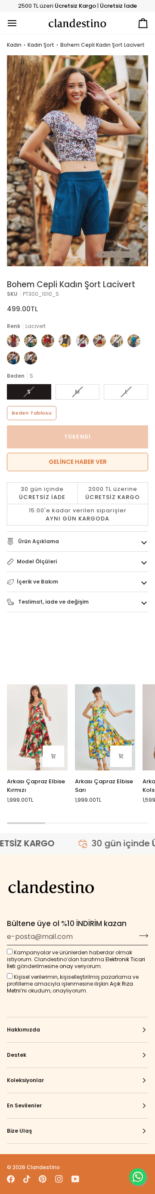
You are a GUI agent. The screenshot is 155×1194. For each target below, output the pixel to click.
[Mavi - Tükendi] (118, 343)
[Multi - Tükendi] (15, 343)
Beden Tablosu (32, 412)
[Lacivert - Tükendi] (15, 360)
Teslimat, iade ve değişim (53, 601)
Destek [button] (16, 1055)
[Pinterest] (42, 1179)
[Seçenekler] (53, 756)
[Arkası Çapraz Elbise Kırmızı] (37, 727)
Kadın (14, 44)
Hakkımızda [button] (23, 1029)
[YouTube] (75, 1179)
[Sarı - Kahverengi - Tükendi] (50, 343)
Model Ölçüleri (37, 561)
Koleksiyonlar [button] (25, 1080)
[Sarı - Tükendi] (67, 343)
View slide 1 (103, 254)
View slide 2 (113, 254)
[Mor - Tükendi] (84, 343)
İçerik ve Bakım (37, 581)
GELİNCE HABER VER (78, 461)
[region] (77, 504)
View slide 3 (123, 254)
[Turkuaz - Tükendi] (136, 343)
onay (66, 966)
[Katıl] (141, 935)
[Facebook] (11, 1179)
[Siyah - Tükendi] (30, 360)
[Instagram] (59, 1179)
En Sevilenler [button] (24, 1105)
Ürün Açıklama (38, 541)
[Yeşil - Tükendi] (32, 343)
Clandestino (43, 1167)
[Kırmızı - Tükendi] (101, 343)
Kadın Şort (41, 44)
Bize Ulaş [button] (19, 1130)
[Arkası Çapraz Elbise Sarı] (105, 727)
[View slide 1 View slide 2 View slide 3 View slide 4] (77, 160)
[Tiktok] (26, 1179)
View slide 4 (132, 254)
